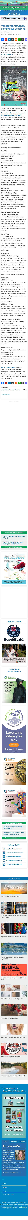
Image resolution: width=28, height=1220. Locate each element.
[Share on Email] (12, 39)
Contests (14, 1141)
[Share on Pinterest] (6, 39)
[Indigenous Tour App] (14, 653)
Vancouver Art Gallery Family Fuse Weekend (13, 27)
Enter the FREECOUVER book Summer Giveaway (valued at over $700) (12, 543)
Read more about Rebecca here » (12, 1172)
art (2, 394)
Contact (25, 11)
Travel (11, 11)
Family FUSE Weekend (8, 55)
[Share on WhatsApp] (19, 39)
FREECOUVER (16, 7)
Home (4, 1180)
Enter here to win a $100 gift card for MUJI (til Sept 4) (13, 537)
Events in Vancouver (8, 1194)
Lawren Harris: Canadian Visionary (11, 113)
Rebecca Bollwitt (7, 32)
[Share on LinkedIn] (9, 39)
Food (7, 11)
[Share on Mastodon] (26, 39)
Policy (4, 1191)
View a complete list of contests (13, 547)
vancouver (4, 392)
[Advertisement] (14, 465)
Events (16, 11)
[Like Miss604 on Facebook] (17, 14)
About (20, 11)
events (5, 394)
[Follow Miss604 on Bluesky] (9, 14)
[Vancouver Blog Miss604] (14, 2)
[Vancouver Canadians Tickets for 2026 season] (14, 18)
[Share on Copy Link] (22, 39)
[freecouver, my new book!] (14, 1137)
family (18, 389)
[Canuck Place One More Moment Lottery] (14, 729)
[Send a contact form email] (19, 14)
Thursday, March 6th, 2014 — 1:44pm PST (12, 34)
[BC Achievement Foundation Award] (14, 688)
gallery (8, 394)
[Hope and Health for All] (14, 633)
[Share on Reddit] (16, 39)
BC (2, 389)
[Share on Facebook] (2, 39)
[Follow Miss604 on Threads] (14, 14)
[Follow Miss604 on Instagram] (12, 14)
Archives (22, 1141)
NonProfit (3, 11)
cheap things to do (7, 389)
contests (14, 389)
